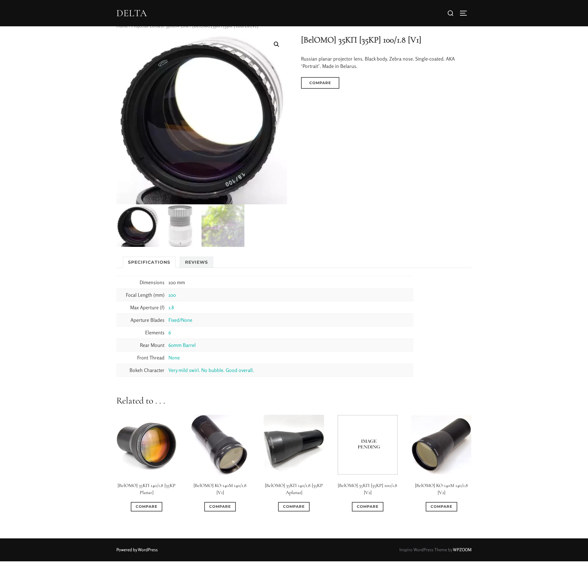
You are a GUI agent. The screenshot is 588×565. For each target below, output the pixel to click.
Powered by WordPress (137, 549)
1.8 (171, 307)
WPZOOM (462, 549)
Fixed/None (180, 320)
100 (172, 295)
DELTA (131, 13)
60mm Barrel (182, 345)
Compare (320, 82)
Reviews (196, 262)
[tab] (149, 262)
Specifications (149, 262)
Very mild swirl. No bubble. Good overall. (211, 370)
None (174, 358)
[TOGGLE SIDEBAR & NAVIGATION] (465, 13)
